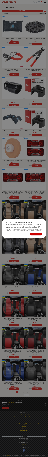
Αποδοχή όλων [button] (36, 234)
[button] (13, 234)
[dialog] (24, 228)
